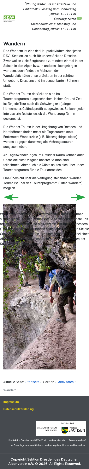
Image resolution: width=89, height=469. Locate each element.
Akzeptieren (11, 253)
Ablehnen (33, 253)
